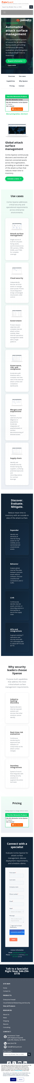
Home (5, 988)
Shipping (6, 1021)
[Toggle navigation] (4, 12)
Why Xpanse (23, 81)
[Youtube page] (20, 1063)
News (5, 1018)
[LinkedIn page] (25, 1063)
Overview (11, 76)
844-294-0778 (14, 955)
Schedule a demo (13, 179)
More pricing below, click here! (17, 114)
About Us (6, 1014)
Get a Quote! (7, 1051)
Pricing (12, 86)
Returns (5, 1024)
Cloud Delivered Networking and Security (16, 1003)
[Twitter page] (14, 1063)
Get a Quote (18, 109)
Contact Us (6, 991)
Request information (15, 61)
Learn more (12, 65)
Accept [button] (13, 1079)
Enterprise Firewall (9, 1000)
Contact (21, 86)
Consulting (6, 1027)
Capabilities (10, 81)
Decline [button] (20, 1079)
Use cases (22, 76)
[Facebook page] (9, 1063)
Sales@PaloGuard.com (19, 952)
